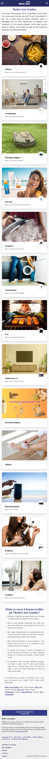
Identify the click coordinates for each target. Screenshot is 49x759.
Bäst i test (38, 687)
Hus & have (17, 737)
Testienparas (9, 692)
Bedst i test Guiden (11, 687)
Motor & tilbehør (38, 737)
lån (41, 692)
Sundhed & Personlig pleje (19, 739)
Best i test (20, 690)
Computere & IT (7, 737)
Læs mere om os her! (21, 731)
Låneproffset (9, 694)
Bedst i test (7, 722)
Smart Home (6, 739)
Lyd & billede (27, 737)
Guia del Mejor (26, 692)
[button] (2, 3)
